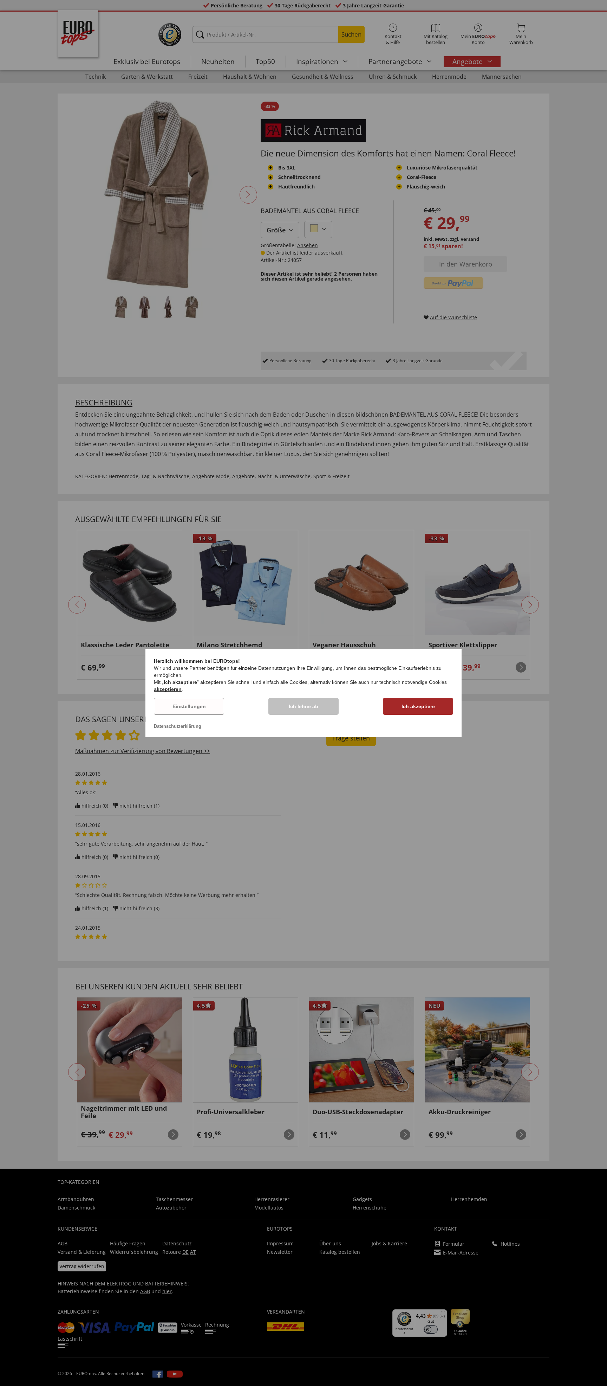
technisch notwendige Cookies (413, 682)
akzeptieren (168, 689)
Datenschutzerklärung (177, 726)
